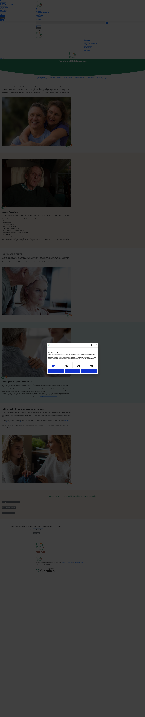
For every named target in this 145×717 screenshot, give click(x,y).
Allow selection (72, 370)
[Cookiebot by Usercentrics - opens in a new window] (92, 345)
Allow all (89, 370)
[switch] (66, 366)
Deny (56, 370)
